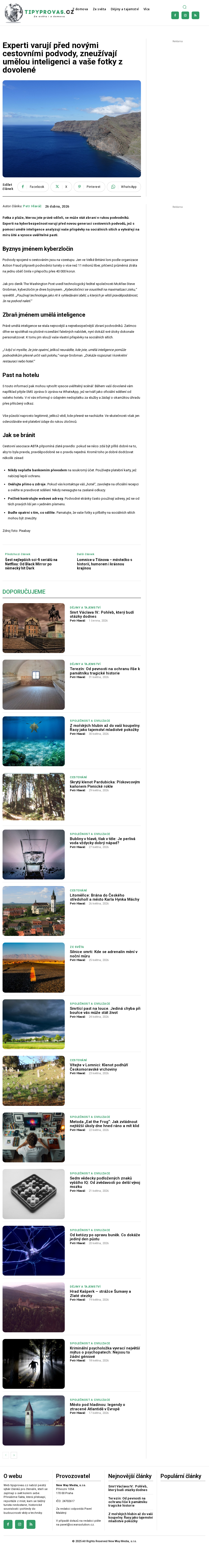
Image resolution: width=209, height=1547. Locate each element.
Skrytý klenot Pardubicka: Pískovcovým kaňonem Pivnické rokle (105, 784)
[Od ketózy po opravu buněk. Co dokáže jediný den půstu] (34, 1251)
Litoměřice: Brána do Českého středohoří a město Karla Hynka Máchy (104, 897)
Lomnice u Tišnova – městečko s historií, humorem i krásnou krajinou (104, 564)
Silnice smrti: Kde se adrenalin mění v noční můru (103, 953)
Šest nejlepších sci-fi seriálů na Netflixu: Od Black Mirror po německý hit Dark (31, 564)
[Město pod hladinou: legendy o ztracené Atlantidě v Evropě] (34, 1420)
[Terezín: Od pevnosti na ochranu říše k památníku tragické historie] (34, 684)
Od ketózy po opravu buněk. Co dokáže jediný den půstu (105, 1237)
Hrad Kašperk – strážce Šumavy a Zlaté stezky (100, 1293)
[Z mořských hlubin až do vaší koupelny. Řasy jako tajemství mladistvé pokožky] (34, 741)
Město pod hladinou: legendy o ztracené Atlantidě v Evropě (97, 1406)
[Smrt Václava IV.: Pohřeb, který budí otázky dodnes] (34, 628)
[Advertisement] (179, 69)
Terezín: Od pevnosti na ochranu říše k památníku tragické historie (105, 671)
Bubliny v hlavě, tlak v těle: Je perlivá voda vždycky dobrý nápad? (102, 840)
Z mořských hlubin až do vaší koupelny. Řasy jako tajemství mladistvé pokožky (105, 727)
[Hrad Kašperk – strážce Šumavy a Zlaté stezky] (34, 1307)
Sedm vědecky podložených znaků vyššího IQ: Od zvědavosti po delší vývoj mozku (105, 1182)
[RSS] (195, 15)
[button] (184, 7)
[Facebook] (175, 15)
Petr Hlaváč (32, 206)
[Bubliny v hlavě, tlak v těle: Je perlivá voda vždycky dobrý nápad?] (34, 854)
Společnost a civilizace (90, 720)
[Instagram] (185, 15)
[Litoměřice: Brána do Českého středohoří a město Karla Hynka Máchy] (34, 911)
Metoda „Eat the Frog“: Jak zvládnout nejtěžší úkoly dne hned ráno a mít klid (104, 1123)
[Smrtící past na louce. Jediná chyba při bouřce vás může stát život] (34, 1024)
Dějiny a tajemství (85, 607)
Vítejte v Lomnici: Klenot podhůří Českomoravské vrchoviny (99, 1067)
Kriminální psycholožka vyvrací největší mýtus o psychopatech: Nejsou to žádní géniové (105, 1352)
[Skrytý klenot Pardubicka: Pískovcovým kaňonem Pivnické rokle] (34, 798)
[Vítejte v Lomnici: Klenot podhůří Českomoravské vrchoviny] (34, 1081)
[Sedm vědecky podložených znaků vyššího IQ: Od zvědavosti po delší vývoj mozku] (34, 1194)
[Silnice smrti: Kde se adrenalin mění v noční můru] (34, 967)
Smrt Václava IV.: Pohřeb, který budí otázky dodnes (102, 614)
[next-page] (14, 1455)
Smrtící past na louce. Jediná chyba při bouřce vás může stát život (105, 1010)
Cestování (78, 777)
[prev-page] (6, 1455)
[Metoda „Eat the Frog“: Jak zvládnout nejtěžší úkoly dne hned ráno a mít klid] (34, 1137)
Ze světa (77, 947)
